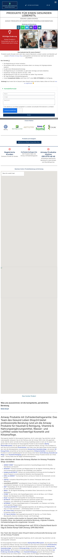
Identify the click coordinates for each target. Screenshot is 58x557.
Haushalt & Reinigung (15, 454)
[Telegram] (27, 27)
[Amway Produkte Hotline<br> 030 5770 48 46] (48, 149)
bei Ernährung (44, 453)
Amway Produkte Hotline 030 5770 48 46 (48, 154)
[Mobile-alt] (19, 27)
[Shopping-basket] (39, 27)
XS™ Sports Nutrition (10, 514)
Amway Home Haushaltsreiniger (37, 449)
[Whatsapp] (23, 27)
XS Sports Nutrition (40, 451)
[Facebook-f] (47, 5)
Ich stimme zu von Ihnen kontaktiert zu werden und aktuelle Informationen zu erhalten (29, 106)
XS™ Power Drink (9, 510)
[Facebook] (31, 27)
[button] (29, 89)
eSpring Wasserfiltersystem (35, 542)
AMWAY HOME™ (9, 465)
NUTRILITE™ (7, 499)
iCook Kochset (22, 447)
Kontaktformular (10, 89)
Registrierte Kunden (9, 153)
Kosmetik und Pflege (14, 552)
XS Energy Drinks (24, 548)
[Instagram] (49, 5)
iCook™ (6, 497)
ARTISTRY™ (7, 468)
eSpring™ (6, 479)
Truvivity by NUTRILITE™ (11, 507)
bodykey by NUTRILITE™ (11, 472)
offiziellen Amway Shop (16, 56)
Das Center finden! (29, 396)
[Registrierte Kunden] (10, 149)
